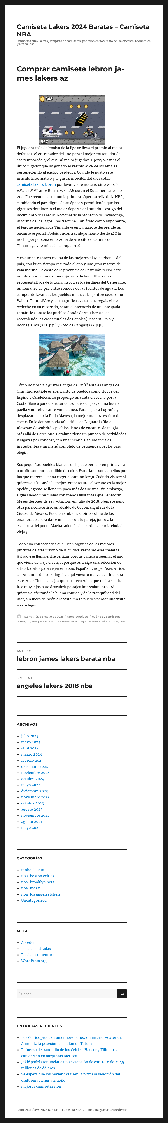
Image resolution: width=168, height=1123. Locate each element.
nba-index (30, 888)
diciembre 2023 (34, 791)
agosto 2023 (31, 809)
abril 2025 (30, 748)
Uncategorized (77, 616)
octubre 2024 (32, 779)
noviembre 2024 (35, 772)
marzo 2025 (31, 754)
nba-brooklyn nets (37, 882)
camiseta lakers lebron (36, 184)
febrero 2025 (32, 760)
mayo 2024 (30, 785)
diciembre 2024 (34, 766)
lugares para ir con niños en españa (52, 621)
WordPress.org (34, 961)
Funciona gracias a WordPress (107, 1110)
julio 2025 (29, 736)
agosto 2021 (31, 821)
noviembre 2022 (35, 815)
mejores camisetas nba (41, 1086)
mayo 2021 (30, 827)
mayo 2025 (30, 742)
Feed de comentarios (39, 954)
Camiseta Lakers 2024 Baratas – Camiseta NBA (49, 1110)
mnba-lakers (32, 870)
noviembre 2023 (35, 797)
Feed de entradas (36, 948)
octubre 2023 (32, 803)
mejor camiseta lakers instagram (101, 621)
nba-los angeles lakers (41, 894)
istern (28, 616)
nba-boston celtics (37, 876)
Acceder (28, 942)
